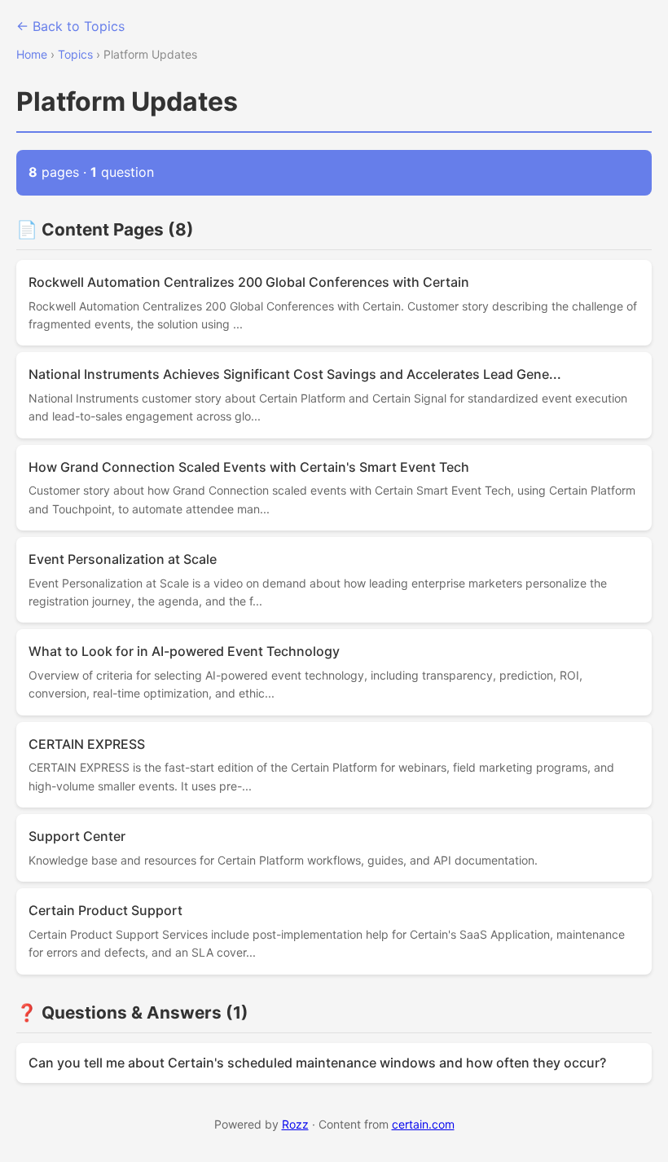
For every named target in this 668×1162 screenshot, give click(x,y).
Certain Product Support (105, 910)
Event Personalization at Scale (123, 559)
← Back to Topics (70, 26)
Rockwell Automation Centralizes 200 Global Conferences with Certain (249, 282)
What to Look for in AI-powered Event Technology (184, 651)
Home (31, 54)
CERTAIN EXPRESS (87, 744)
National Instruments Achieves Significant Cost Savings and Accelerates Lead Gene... (295, 374)
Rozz (295, 1124)
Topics (75, 54)
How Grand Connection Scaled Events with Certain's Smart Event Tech (249, 467)
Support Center (77, 836)
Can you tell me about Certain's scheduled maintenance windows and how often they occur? (317, 1062)
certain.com (423, 1124)
